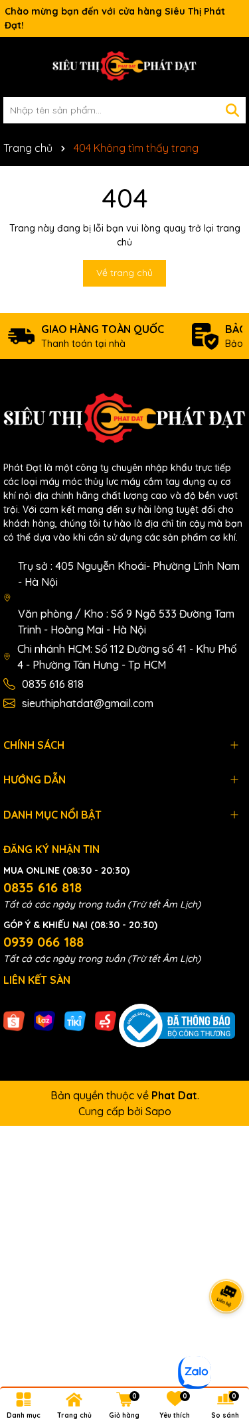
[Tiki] (75, 1020)
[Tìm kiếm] (232, 110)
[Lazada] (44, 1020)
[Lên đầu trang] (222, 1345)
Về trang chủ (124, 273)
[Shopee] (14, 1020)
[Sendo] (105, 1020)
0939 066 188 (43, 941)
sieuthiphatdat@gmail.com (87, 703)
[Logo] (124, 67)
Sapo (158, 1111)
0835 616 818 (53, 684)
